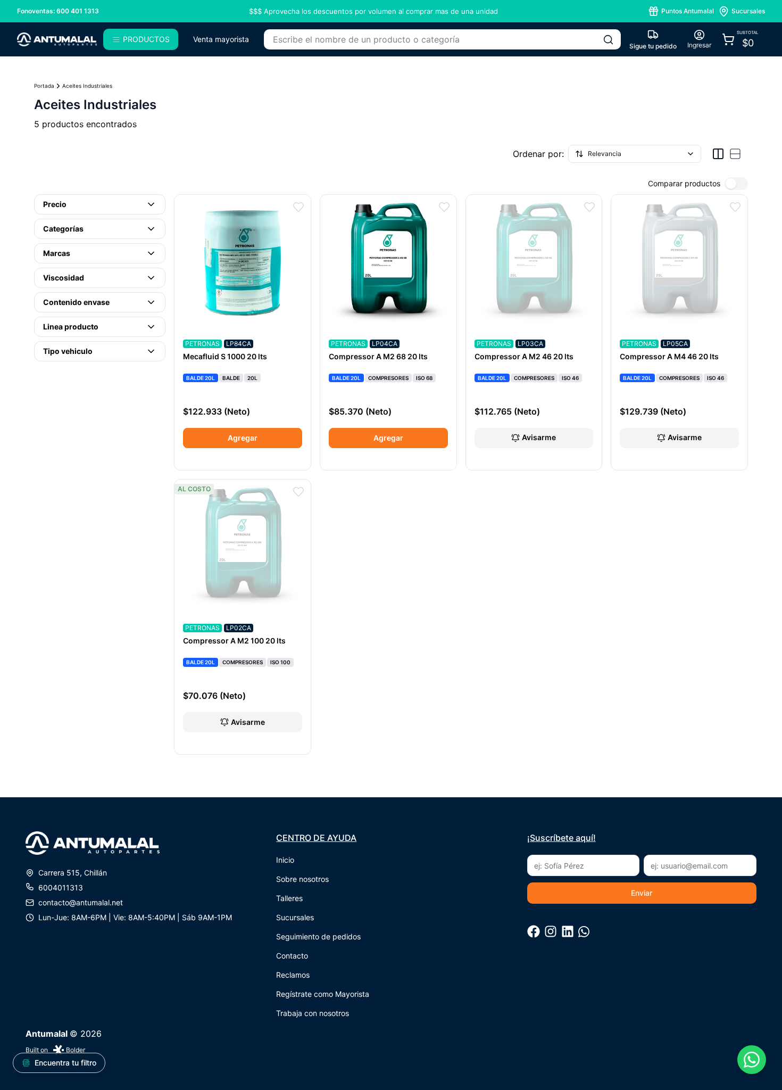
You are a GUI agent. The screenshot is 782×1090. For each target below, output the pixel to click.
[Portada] (57, 39)
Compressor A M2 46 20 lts (524, 356)
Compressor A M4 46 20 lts (669, 356)
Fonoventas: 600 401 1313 (58, 11)
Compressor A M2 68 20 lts (378, 356)
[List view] (735, 153)
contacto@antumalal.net (80, 902)
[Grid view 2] (718, 153)
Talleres (289, 898)
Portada (44, 85)
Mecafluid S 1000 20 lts (225, 356)
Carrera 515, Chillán (72, 872)
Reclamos (293, 974)
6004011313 (60, 887)
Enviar (641, 892)
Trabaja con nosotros (312, 1013)
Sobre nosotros (302, 878)
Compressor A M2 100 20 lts (234, 640)
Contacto (292, 955)
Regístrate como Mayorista (322, 993)
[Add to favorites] (298, 207)
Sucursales (295, 917)
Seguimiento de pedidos (318, 936)
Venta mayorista (221, 39)
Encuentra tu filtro (65, 1062)
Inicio (285, 859)
